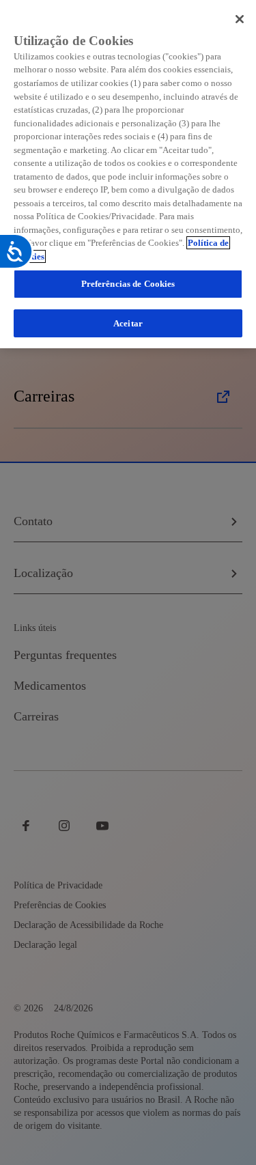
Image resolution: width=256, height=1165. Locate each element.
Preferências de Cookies (128, 284)
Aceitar (128, 323)
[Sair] (240, 19)
